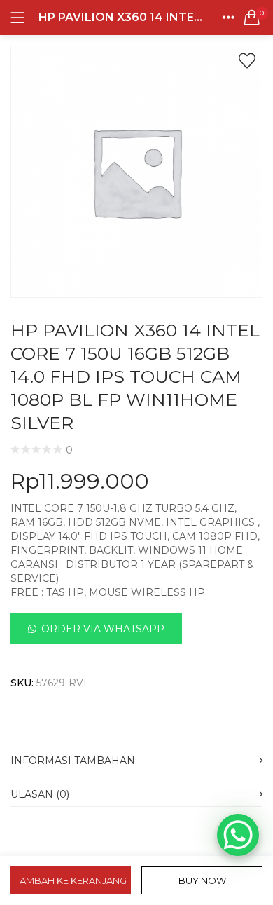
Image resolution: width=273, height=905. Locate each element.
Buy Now (202, 880)
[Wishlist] (247, 61)
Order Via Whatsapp (102, 628)
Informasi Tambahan (72, 760)
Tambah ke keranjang (71, 880)
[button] (251, 17)
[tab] (136, 756)
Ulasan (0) (39, 794)
